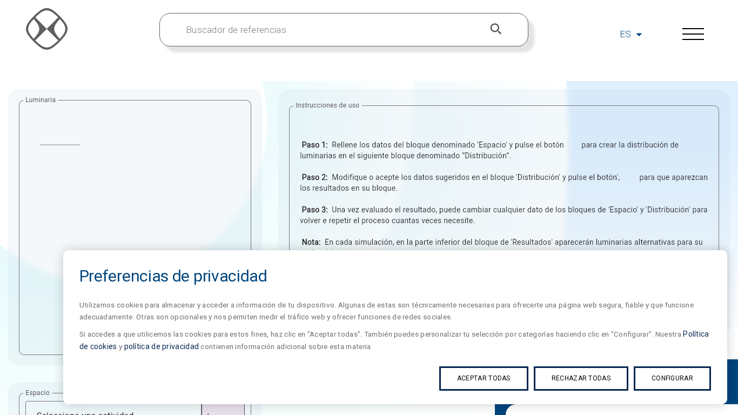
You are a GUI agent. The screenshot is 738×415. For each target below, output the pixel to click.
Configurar (672, 378)
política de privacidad (161, 346)
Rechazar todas (581, 378)
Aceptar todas (484, 378)
